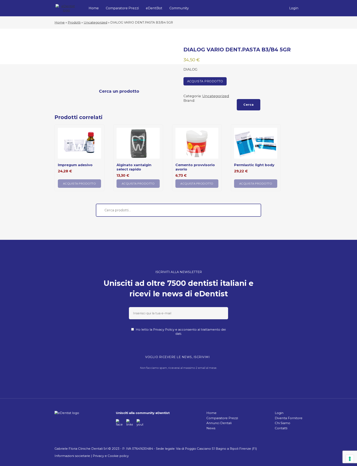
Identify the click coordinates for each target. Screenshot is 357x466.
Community (179, 8)
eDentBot (154, 8)
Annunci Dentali (219, 423)
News (210, 428)
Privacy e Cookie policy (111, 456)
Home (94, 8)
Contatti (281, 428)
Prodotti (74, 22)
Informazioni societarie (72, 456)
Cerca (248, 104)
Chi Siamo (282, 423)
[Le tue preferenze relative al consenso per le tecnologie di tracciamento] (350, 459)
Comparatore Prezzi (122, 8)
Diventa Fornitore (288, 418)
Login (293, 8)
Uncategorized (95, 22)
